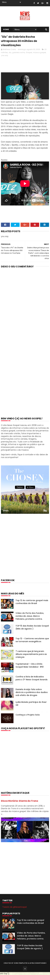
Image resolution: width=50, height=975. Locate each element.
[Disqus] (25, 307)
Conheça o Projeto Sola (28, 714)
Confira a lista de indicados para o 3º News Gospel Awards (32, 678)
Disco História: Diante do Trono (19, 800)
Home (6, 29)
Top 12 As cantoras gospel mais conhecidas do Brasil (32, 602)
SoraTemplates (21, 963)
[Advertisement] (25, 550)
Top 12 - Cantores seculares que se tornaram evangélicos (32, 640)
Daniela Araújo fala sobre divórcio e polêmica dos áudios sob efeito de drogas (32, 692)
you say (4, 55)
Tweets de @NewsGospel (14, 907)
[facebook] (34, 3)
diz (10, 52)
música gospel (39, 52)
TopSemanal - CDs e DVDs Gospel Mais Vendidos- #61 (30, 665)
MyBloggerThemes (38, 963)
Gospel (29, 52)
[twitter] (38, 3)
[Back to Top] (25, 968)
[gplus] (43, 3)
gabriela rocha (18, 52)
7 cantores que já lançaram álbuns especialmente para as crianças (31, 654)
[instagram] (47, 3)
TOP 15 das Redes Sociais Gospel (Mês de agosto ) (32, 627)
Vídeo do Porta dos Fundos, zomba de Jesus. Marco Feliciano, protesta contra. (30, 616)
